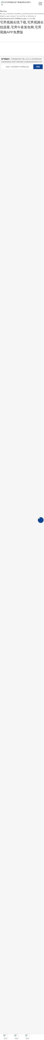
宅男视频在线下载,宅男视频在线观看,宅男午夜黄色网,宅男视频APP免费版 (22, 27)
